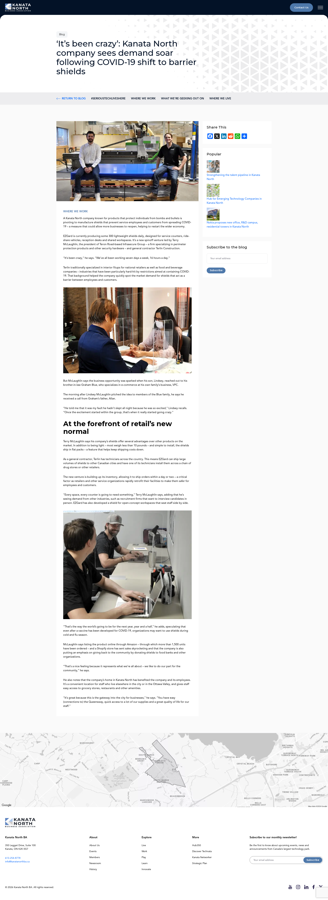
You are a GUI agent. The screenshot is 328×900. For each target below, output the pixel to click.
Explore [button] (147, 837)
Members (94, 857)
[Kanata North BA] (18, 7)
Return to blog (74, 98)
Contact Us (301, 7)
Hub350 (196, 845)
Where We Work (143, 98)
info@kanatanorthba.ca (17, 861)
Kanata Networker (202, 857)
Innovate (146, 869)
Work (144, 851)
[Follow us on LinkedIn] (306, 887)
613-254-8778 (12, 858)
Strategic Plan (199, 863)
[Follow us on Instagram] (298, 887)
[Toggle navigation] (320, 7)
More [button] (195, 837)
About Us (94, 845)
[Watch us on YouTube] (290, 887)
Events (93, 851)
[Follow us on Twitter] (321, 887)
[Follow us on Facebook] (313, 887)
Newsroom (95, 863)
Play (144, 857)
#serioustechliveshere (108, 98)
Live (144, 845)
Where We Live (220, 98)
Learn (145, 863)
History (93, 869)
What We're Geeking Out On (182, 98)
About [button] (93, 837)
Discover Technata (202, 851)
